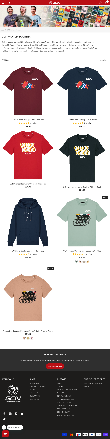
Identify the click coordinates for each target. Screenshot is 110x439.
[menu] (3, 2)
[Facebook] (4, 414)
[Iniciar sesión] (100, 2)
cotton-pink (31, 338)
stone (84, 261)
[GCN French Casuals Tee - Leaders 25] (82, 222)
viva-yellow (87, 261)
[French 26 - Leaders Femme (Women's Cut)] (28, 297)
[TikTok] (16, 414)
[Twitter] (4, 419)
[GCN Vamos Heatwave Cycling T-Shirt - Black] (82, 158)
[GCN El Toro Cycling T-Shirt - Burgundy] (28, 91)
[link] (55, 16)
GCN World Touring (14, 30)
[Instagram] (10, 414)
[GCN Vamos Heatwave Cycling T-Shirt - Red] (28, 155)
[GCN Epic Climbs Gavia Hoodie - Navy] (28, 222)
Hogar (2, 30)
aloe (76, 261)
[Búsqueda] (9, 3)
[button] (24, 123)
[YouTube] (22, 414)
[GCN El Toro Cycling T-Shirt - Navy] (82, 91)
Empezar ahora (55, 366)
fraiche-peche (80, 261)
